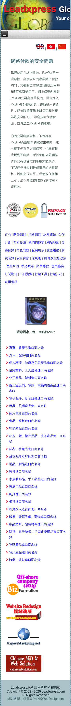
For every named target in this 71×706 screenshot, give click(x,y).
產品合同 (12, 266)
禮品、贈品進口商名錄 (25, 464)
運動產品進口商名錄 (23, 544)
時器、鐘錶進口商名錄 (25, 559)
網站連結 (49, 234)
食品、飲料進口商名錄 (25, 421)
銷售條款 (42, 266)
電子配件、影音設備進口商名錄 (31, 398)
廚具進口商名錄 (20, 494)
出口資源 (26, 274)
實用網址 (11, 282)
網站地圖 (53, 242)
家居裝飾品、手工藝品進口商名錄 (32, 479)
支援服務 (53, 250)
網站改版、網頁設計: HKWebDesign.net (35, 698)
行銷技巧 (56, 274)
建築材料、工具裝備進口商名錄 (31, 370)
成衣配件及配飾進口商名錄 (28, 456)
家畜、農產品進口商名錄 (26, 347)
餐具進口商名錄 (20, 501)
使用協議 (57, 266)
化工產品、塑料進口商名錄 (28, 377)
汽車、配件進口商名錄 (25, 355)
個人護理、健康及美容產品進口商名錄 (36, 362)
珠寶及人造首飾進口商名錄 (28, 509)
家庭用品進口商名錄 (23, 486)
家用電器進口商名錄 (23, 413)
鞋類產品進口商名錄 (23, 428)
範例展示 (38, 250)
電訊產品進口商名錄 (23, 552)
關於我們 (19, 234)
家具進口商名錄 (20, 471)
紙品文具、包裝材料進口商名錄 (31, 524)
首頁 (8, 234)
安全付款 (23, 258)
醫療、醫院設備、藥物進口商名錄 (32, 516)
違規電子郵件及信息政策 (49, 258)
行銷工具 (41, 274)
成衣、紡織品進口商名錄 (26, 449)
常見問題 (23, 250)
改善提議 (19, 242)
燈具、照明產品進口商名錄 (28, 406)
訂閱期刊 (11, 274)
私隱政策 (27, 266)
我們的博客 (36, 242)
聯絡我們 (34, 234)
